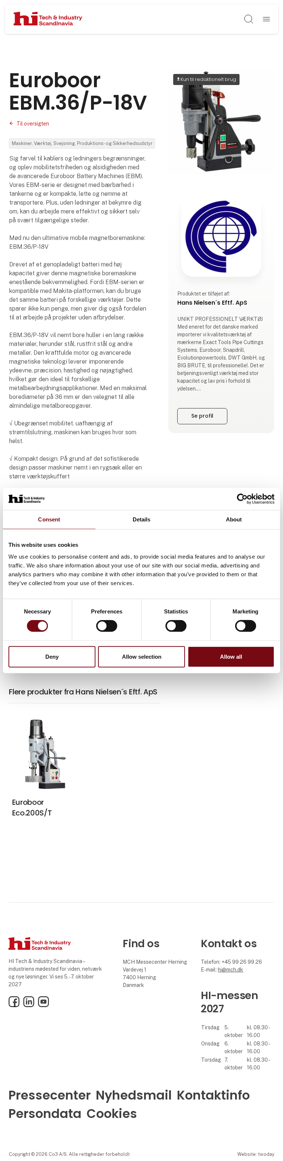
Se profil (202, 416)
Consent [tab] (49, 519)
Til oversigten (33, 124)
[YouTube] (43, 1005)
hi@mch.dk (230, 970)
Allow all (231, 657)
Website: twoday (255, 1154)
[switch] (106, 626)
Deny (52, 657)
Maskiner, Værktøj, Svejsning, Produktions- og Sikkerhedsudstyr (82, 143)
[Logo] (48, 19)
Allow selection (141, 657)
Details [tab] (142, 519)
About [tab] (234, 519)
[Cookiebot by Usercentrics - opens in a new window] (242, 498)
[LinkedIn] (28, 1005)
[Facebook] (14, 1005)
